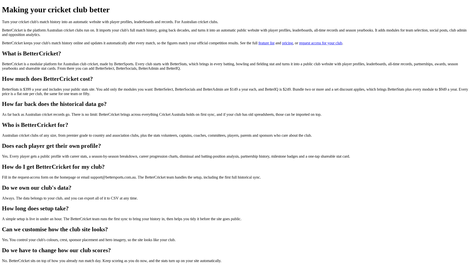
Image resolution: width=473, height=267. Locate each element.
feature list (266, 43)
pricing (287, 43)
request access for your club (320, 43)
